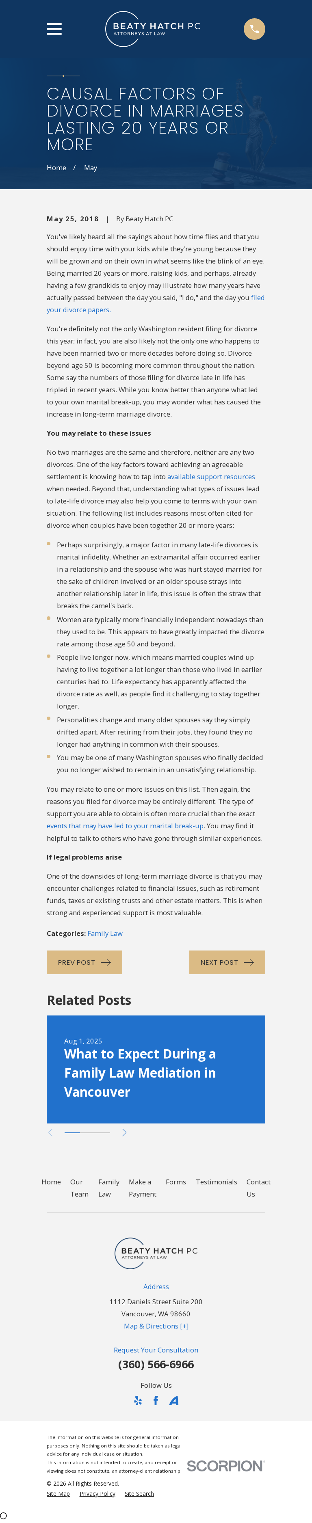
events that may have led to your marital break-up (125, 825)
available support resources (211, 476)
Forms (176, 1181)
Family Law (105, 933)
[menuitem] (58, 1493)
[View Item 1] (72, 1132)
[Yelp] (138, 1400)
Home (51, 1181)
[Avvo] (173, 1400)
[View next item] (124, 1132)
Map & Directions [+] (156, 1326)
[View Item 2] (87, 1132)
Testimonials (216, 1181)
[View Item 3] (102, 1132)
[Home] (152, 29)
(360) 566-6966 (156, 1364)
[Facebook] (155, 1400)
